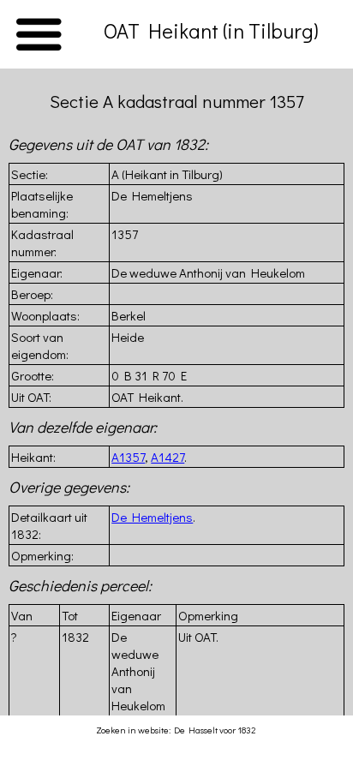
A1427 (167, 456)
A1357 (128, 456)
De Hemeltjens (152, 516)
